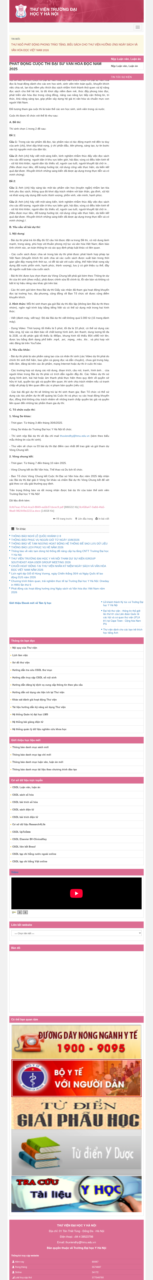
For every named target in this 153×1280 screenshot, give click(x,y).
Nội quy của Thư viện (24, 647)
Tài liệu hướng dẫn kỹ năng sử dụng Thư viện (39, 707)
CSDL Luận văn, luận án (26, 787)
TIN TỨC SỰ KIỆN (121, 77)
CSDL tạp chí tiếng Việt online (29, 861)
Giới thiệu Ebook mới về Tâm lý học (30, 603)
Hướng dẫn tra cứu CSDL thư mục (32, 670)
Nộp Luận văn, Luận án (124, 66)
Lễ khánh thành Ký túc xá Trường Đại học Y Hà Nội (123, 603)
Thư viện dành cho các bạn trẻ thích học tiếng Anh (122, 631)
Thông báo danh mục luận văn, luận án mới (37, 762)
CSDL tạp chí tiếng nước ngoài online (34, 854)
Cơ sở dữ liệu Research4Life (28, 824)
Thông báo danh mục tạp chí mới (31, 754)
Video (14, 872)
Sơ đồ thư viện (21, 662)
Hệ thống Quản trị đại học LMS (30, 714)
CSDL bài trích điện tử (25, 817)
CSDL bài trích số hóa (25, 802)
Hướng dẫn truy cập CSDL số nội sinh (34, 677)
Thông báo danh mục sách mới (30, 747)
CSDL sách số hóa (23, 794)
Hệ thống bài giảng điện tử (27, 722)
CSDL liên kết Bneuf (23, 846)
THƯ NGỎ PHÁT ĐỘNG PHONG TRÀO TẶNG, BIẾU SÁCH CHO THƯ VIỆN (57, 44)
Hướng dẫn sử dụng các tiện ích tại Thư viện (38, 692)
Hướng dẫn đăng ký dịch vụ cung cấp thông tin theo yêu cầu (47, 684)
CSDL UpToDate (21, 831)
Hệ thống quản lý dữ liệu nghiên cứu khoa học (39, 729)
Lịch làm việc (20, 655)
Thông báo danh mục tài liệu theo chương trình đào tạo (44, 769)
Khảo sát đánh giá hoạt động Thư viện (34, 699)
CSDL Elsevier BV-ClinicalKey (29, 839)
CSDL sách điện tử (23, 809)
